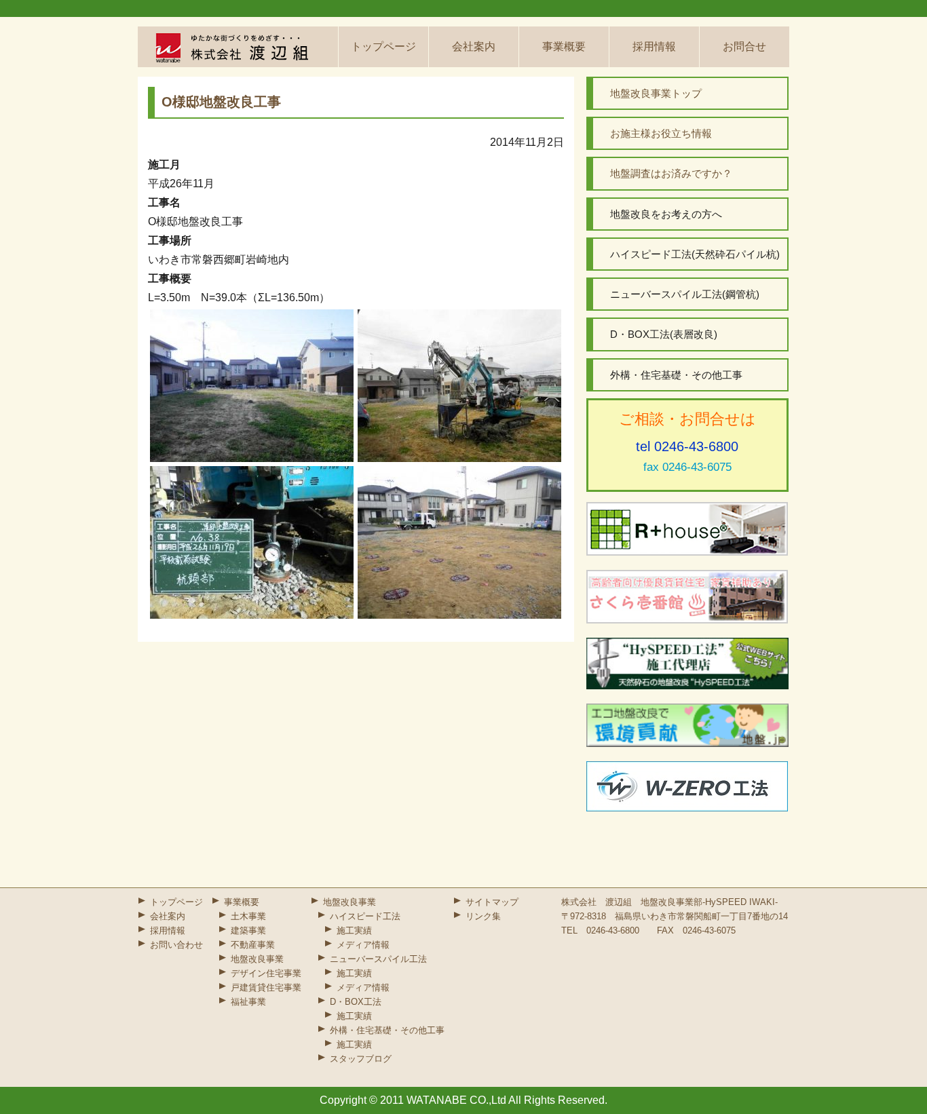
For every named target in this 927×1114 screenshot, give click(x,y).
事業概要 (564, 46)
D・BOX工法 (355, 1002)
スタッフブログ (361, 1059)
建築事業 (248, 930)
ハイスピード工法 (365, 916)
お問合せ (744, 46)
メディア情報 (363, 945)
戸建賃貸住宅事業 (266, 987)
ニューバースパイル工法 (378, 959)
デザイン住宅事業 (266, 973)
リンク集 (483, 916)
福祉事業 (248, 1002)
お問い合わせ (176, 945)
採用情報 (654, 46)
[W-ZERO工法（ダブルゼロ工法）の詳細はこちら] (687, 786)
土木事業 (248, 916)
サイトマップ (492, 902)
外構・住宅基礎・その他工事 (387, 1030)
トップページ (383, 46)
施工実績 (354, 930)
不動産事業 (253, 945)
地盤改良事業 (257, 959)
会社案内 (473, 46)
